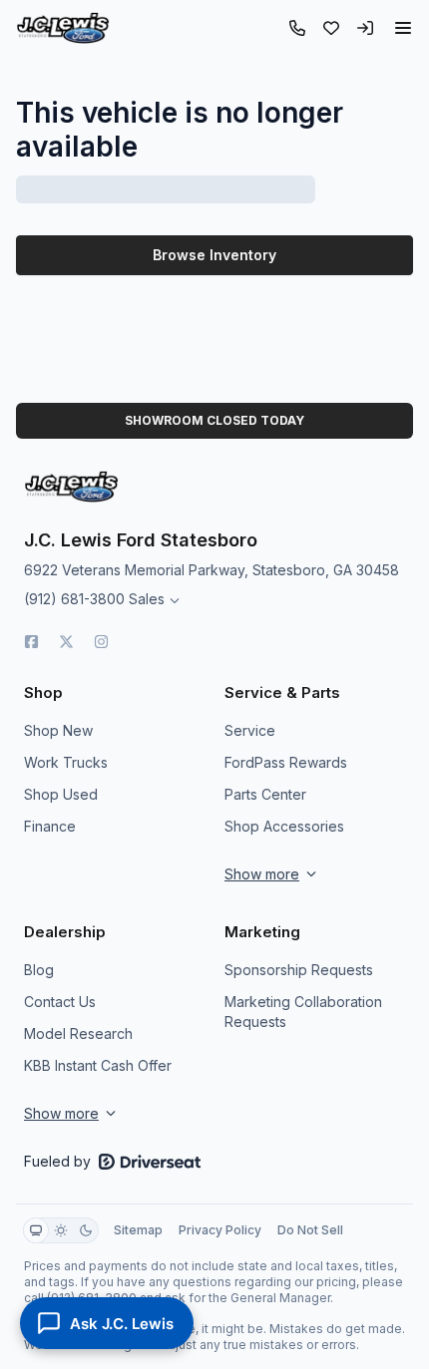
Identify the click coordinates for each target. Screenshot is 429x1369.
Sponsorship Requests (298, 969)
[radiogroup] (61, 1230)
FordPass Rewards (285, 762)
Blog (39, 969)
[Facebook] (31, 641)
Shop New (58, 730)
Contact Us (60, 1001)
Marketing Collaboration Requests (303, 1011)
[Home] (63, 28)
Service (249, 730)
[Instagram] (101, 641)
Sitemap (138, 1229)
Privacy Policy (220, 1229)
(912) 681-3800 (74, 598)
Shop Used (61, 794)
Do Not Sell (310, 1229)
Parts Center (265, 794)
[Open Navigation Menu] (403, 28)
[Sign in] (365, 28)
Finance (50, 826)
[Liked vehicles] (331, 28)
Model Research (78, 1033)
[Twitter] (66, 641)
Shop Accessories (284, 826)
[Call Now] (297, 28)
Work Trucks (66, 762)
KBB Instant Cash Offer (98, 1065)
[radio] (36, 1230)
